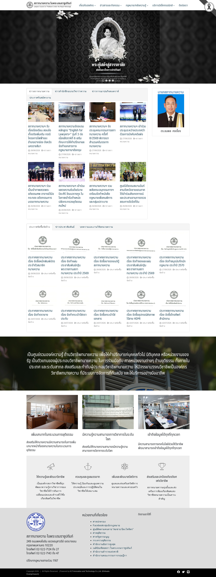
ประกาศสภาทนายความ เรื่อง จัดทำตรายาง (40, 312)
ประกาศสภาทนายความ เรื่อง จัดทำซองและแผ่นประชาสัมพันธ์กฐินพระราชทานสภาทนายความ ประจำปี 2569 (140, 265)
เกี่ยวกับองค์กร (86, 5)
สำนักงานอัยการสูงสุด (104, 544)
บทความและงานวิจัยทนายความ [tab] (96, 227)
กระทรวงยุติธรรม (102, 540)
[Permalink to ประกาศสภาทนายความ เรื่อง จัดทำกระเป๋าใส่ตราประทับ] (75, 295)
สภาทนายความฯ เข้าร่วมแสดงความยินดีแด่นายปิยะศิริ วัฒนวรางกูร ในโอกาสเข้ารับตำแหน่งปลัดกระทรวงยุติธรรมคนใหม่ (72, 195)
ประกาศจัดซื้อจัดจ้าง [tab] (39, 227)
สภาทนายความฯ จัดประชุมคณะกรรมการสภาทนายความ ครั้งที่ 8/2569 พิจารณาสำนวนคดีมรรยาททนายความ (102, 136)
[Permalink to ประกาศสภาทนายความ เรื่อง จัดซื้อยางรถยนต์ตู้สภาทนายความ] (108, 242)
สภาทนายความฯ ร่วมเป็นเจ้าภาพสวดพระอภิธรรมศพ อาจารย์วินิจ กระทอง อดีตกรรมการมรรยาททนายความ (41, 193)
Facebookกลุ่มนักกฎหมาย (106, 525)
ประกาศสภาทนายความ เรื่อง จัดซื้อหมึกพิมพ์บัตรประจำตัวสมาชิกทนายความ (41, 263)
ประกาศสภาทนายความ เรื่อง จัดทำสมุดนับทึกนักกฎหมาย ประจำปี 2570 (172, 261)
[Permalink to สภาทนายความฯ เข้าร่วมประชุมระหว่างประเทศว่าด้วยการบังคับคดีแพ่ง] (133, 112)
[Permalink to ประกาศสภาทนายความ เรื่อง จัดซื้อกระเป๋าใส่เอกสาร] (108, 295)
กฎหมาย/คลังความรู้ (136, 5)
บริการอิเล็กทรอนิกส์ (162, 5)
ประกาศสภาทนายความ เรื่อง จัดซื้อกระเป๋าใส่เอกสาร (106, 314)
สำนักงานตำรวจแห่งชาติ (105, 551)
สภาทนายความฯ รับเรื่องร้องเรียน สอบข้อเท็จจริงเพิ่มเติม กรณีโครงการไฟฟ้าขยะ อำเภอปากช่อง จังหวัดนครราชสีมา (40, 136)
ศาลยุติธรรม (99, 533)
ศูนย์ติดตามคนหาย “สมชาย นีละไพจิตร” (113, 529)
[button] (103, 81)
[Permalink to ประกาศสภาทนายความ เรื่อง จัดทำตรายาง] (42, 295)
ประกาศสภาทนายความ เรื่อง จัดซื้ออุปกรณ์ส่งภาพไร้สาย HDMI (141, 314)
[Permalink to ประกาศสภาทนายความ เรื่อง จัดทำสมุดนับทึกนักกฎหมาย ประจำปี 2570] (173, 242)
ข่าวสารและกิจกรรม (110, 5)
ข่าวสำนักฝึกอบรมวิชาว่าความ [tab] (71, 91)
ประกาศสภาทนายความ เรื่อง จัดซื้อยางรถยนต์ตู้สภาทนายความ (106, 261)
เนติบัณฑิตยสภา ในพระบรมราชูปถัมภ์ (112, 548)
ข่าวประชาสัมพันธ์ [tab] (64, 227)
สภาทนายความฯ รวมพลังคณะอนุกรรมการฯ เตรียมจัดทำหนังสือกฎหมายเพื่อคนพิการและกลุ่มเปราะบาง (101, 193)
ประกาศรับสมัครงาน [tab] (40, 97)
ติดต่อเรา (183, 5)
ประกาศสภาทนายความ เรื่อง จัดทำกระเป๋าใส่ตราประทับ (74, 314)
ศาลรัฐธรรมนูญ (101, 536)
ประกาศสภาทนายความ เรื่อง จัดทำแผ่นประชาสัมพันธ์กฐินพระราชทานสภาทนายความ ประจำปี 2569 (75, 265)
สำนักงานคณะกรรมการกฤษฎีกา (110, 555)
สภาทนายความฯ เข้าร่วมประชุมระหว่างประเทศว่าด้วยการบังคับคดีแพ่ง (133, 130)
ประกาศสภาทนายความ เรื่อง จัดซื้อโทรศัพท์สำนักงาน (171, 314)
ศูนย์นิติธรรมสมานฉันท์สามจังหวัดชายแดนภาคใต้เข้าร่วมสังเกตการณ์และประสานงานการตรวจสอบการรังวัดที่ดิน (133, 193)
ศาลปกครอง (99, 521)
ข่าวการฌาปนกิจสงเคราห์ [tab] (105, 91)
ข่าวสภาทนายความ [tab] (39, 91)
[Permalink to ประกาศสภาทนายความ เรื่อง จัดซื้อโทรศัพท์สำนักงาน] (173, 295)
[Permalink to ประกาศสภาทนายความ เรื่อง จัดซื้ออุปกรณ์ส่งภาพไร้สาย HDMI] (141, 295)
